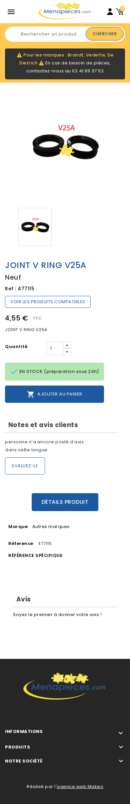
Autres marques (51, 526)
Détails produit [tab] (65, 502)
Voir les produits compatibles (47, 302)
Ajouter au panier (54, 394)
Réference (20, 543)
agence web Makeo (80, 786)
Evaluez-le (25, 466)
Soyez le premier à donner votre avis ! (57, 614)
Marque (18, 526)
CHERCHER (105, 34)
